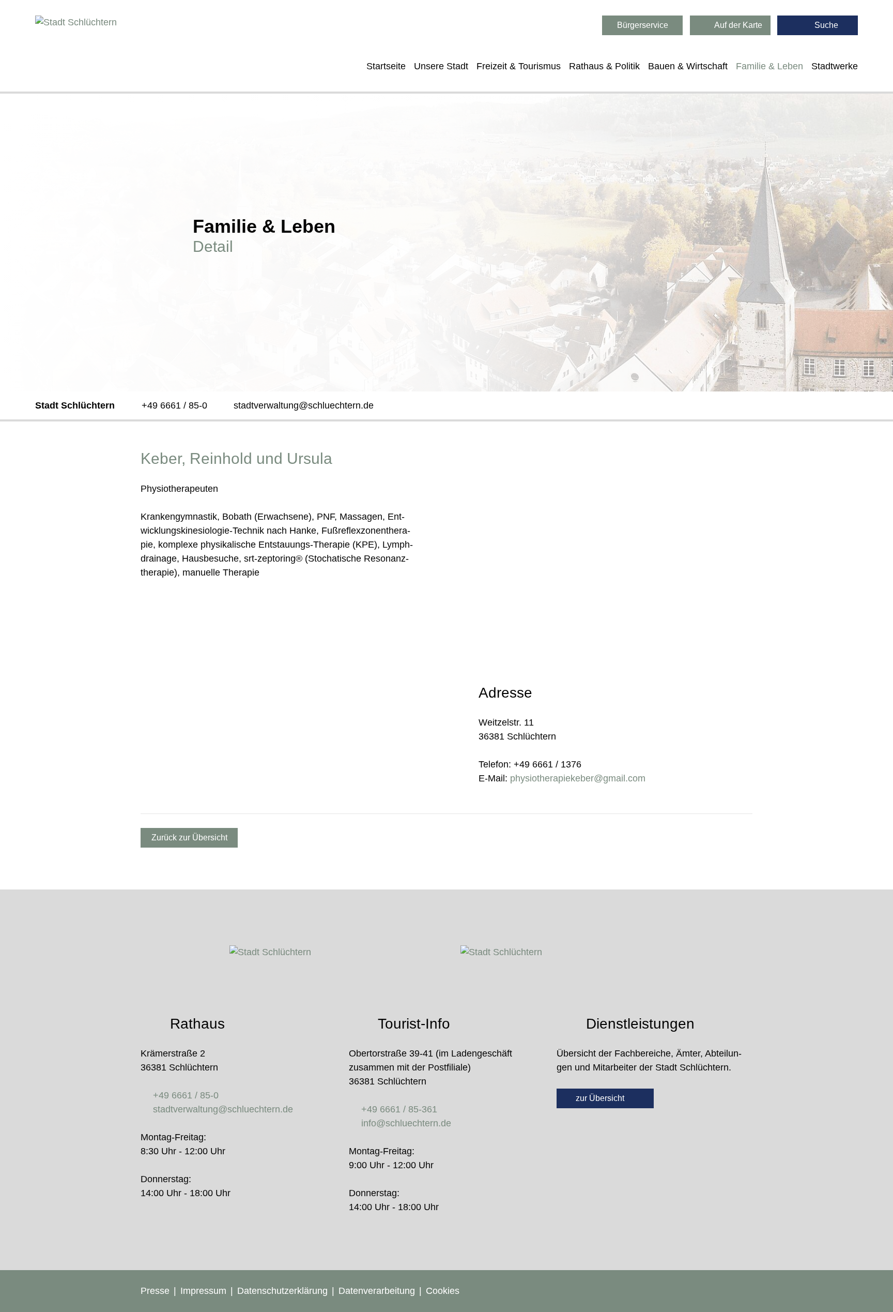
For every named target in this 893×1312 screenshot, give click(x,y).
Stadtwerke (834, 66)
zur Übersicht (601, 1098)
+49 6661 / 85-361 (399, 1109)
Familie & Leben (769, 66)
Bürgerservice (642, 25)
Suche (825, 25)
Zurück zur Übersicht (189, 837)
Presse (155, 1291)
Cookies (442, 1291)
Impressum (203, 1291)
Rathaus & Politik (604, 66)
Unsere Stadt (441, 66)
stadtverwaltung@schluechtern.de (304, 405)
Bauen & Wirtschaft (688, 66)
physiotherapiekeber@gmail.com (577, 778)
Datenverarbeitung (376, 1291)
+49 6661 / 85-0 (174, 405)
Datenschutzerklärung (282, 1291)
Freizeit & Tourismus (518, 66)
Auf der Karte (737, 25)
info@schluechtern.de (406, 1123)
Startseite (386, 66)
